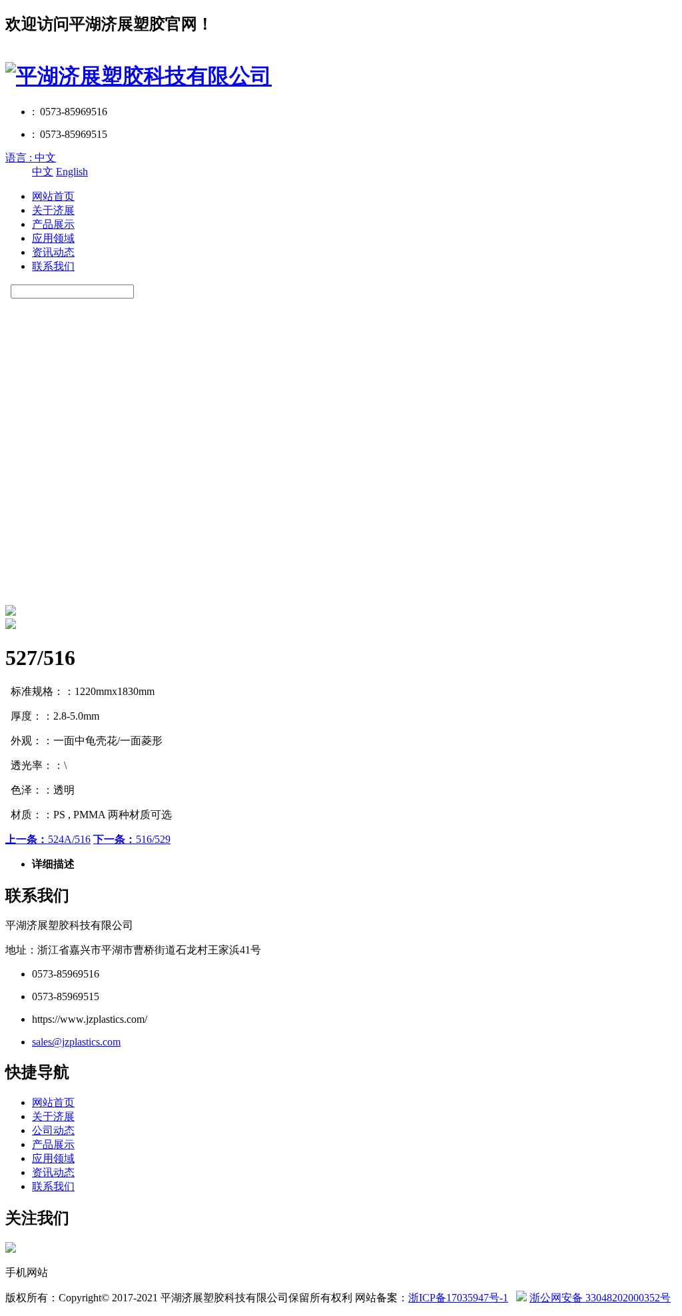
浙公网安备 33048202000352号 (600, 1297)
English (72, 171)
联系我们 (53, 266)
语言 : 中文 (30, 157)
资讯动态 (53, 252)
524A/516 (48, 839)
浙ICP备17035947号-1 (458, 1297)
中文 (42, 171)
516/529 (131, 839)
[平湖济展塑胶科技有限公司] (138, 76)
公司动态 (53, 1130)
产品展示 (53, 224)
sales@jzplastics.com (76, 1041)
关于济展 (53, 210)
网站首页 (53, 196)
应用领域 (53, 238)
